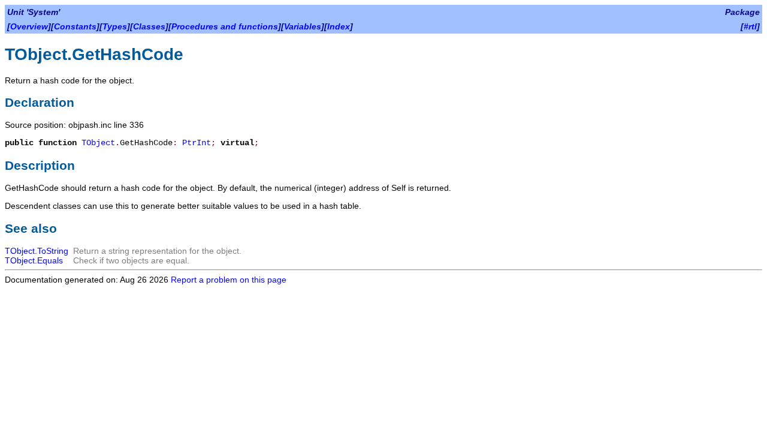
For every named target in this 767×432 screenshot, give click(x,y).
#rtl (750, 26)
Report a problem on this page (228, 279)
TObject (98, 143)
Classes (149, 26)
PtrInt (196, 143)
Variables (302, 26)
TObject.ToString (36, 251)
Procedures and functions (224, 26)
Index (338, 26)
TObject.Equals (34, 260)
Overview (29, 26)
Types (114, 26)
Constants (75, 26)
